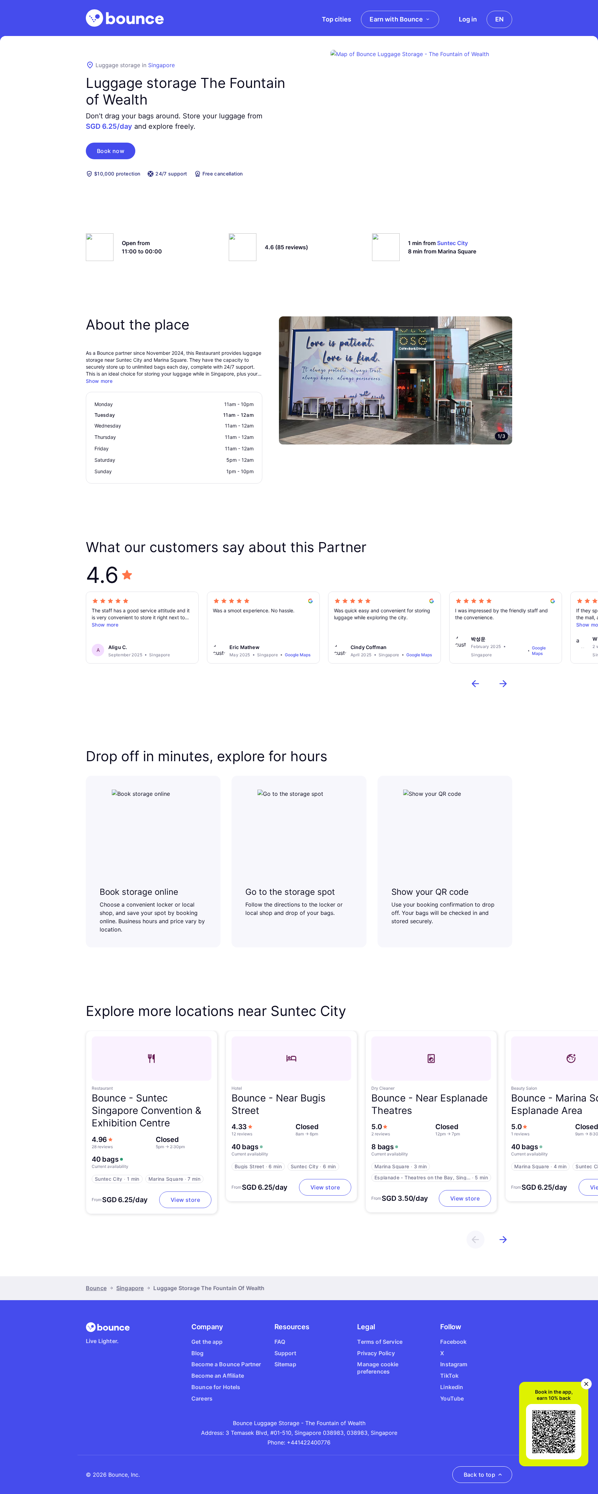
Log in (468, 19)
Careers (201, 1398)
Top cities (336, 19)
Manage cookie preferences (377, 1368)
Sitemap (285, 1364)
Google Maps (297, 654)
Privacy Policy (376, 1353)
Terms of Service (379, 1341)
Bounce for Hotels (216, 1387)
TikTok (449, 1375)
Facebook (453, 1341)
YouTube (452, 1398)
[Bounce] (125, 18)
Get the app (207, 1341)
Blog (197, 1353)
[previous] (475, 684)
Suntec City (452, 243)
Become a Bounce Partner (226, 1364)
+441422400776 (308, 1442)
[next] (503, 684)
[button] (110, 151)
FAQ (279, 1341)
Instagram (453, 1364)
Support (285, 1353)
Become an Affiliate (217, 1375)
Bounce (96, 1288)
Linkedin (451, 1387)
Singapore (161, 65)
